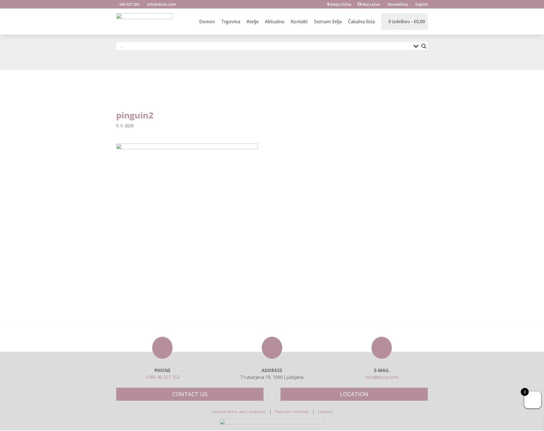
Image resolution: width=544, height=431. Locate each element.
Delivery (325, 411)
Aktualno (274, 21)
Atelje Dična (340, 4)
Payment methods (292, 411)
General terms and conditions (239, 411)
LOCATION (354, 394)
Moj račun (370, 4)
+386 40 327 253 (162, 377)
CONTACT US (189, 394)
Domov (207, 21)
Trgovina (230, 21)
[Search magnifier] (424, 46)
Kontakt (299, 21)
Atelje (252, 21)
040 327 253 (129, 4)
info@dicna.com (161, 4)
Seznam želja (328, 21)
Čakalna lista (361, 21)
